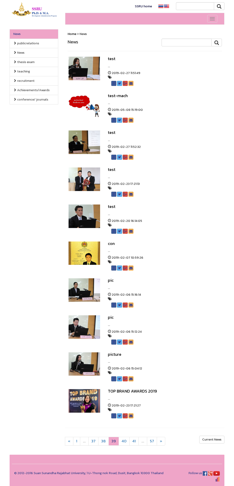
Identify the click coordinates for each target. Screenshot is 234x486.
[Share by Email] (130, 83)
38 (103, 441)
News (17, 34)
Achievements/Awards (33, 90)
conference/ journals (32, 99)
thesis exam (25, 62)
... (84, 441)
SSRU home (143, 6)
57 (152, 441)
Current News (211, 439)
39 (114, 441)
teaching (23, 71)
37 (93, 441)
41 (134, 441)
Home (72, 34)
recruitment (25, 80)
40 (124, 441)
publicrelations (27, 43)
